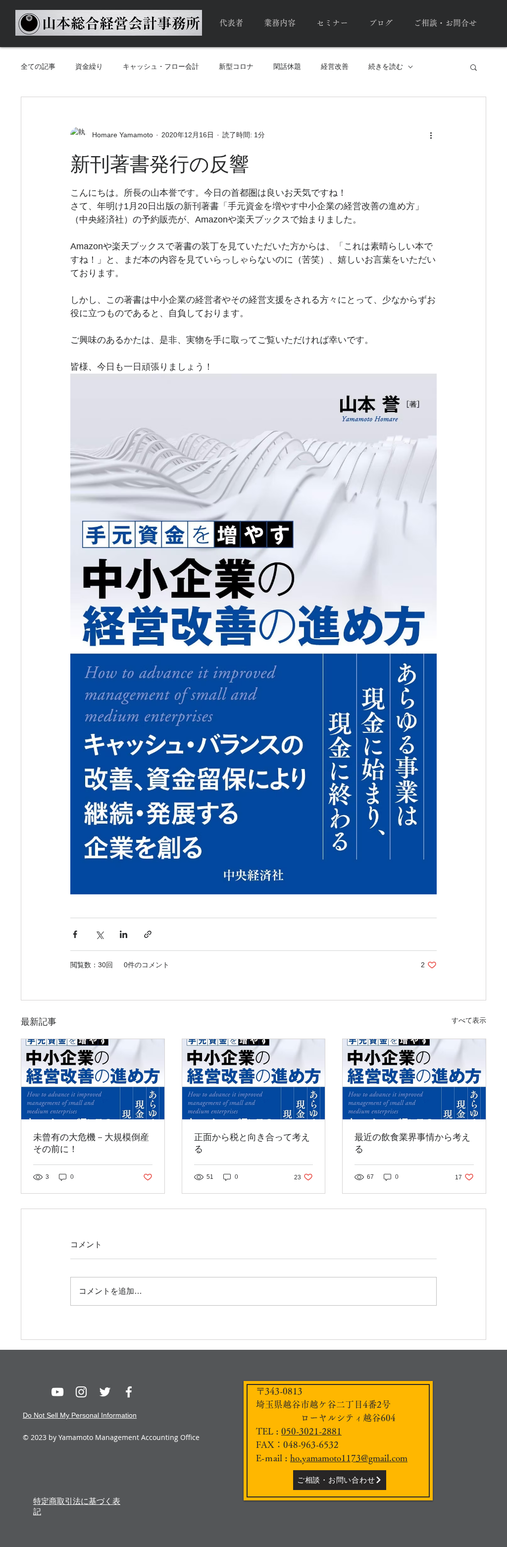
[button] (473, 67)
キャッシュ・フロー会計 (161, 66)
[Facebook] (128, 1391)
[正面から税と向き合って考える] (253, 1079)
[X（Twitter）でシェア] (99, 934)
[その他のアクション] (431, 135)
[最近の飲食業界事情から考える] (414, 1079)
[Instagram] (81, 1391)
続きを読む (385, 66)
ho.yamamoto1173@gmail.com (348, 1457)
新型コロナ (236, 66)
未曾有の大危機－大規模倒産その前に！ (91, 1143)
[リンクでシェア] (147, 934)
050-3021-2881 (311, 1431)
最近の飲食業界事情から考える (412, 1143)
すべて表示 (469, 1020)
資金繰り (89, 66)
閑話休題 (287, 66)
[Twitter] (105, 1391)
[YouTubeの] (57, 1391)
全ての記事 (38, 66)
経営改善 (335, 66)
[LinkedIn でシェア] (123, 934)
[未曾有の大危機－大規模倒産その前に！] (92, 1079)
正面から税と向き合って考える (252, 1143)
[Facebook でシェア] (75, 934)
